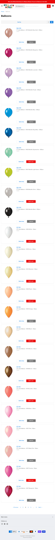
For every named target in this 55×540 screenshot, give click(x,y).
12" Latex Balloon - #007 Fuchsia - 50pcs (27, 468)
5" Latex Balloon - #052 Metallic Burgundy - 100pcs (29, 50)
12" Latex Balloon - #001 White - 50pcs (26, 229)
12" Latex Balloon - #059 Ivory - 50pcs (26, 249)
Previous (16, 507)
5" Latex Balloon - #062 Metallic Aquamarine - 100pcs (30, 149)
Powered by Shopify (27, 537)
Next (40, 507)
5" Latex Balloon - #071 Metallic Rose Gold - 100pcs (29, 30)
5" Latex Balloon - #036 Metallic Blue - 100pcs (28, 109)
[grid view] (48, 22)
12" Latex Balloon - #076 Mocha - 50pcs (27, 348)
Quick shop (21, 42)
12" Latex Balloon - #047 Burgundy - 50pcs (27, 488)
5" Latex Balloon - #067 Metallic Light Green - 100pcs (30, 169)
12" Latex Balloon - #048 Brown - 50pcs (26, 368)
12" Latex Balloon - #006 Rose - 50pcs (26, 408)
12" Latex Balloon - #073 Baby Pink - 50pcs (27, 448)
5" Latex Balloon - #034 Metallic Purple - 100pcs (29, 89)
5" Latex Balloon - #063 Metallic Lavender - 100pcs (29, 70)
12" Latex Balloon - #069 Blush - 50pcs (26, 329)
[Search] (49, 6)
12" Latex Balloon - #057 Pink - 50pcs (26, 428)
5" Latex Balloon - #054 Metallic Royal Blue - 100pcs (30, 129)
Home (2, 11)
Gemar (18, 31)
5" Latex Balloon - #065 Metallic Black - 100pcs (28, 209)
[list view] (51, 22)
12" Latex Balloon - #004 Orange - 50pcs (27, 309)
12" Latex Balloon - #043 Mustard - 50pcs (27, 269)
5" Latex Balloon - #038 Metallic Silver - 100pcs (28, 189)
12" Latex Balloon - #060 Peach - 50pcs (26, 289)
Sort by (19, 22)
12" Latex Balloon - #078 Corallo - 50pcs (27, 388)
